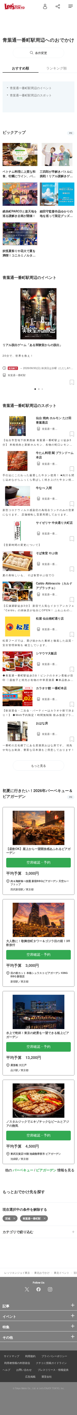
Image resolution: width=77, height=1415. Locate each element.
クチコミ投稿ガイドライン (51, 1363)
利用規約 (30, 1356)
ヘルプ (6, 1369)
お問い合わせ (24, 1369)
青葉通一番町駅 (32, 1218)
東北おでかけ (42, 1272)
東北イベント (61, 1272)
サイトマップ (11, 1356)
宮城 (7, 1218)
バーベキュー (23, 1170)
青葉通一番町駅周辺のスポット (31, 95)
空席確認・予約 (38, 862)
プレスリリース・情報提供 (53, 1369)
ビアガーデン (46, 1170)
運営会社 (46, 1376)
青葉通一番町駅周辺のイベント (31, 88)
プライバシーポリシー (54, 1356)
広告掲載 (30, 1376)
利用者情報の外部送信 (17, 1363)
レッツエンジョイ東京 (17, 1272)
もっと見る (38, 765)
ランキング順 (56, 68)
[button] (35, 389)
